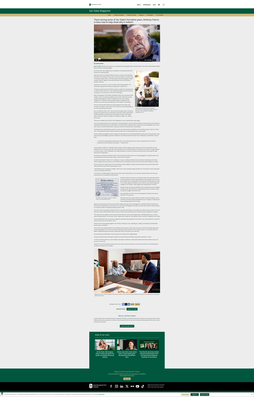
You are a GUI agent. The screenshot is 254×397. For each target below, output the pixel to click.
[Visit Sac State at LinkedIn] (121, 386)
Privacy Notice (101, 394)
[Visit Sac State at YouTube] (137, 386)
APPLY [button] (139, 5)
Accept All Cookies (204, 394)
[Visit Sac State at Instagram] (116, 386)
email (132, 304)
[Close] (251, 394)
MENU (161, 5)
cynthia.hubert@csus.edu (127, 326)
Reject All (195, 394)
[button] (102, 5)
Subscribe (127, 379)
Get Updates (150, 15)
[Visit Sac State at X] (127, 386)
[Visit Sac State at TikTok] (142, 386)
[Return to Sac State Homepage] (98, 386)
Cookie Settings (185, 394)
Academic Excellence (119, 15)
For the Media (159, 15)
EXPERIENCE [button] (147, 5)
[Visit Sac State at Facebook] (111, 386)
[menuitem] (139, 4)
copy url (137, 304)
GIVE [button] (154, 5)
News (109, 15)
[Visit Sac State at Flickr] (132, 386)
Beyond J (141, 15)
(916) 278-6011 (160, 387)
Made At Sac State (131, 15)
